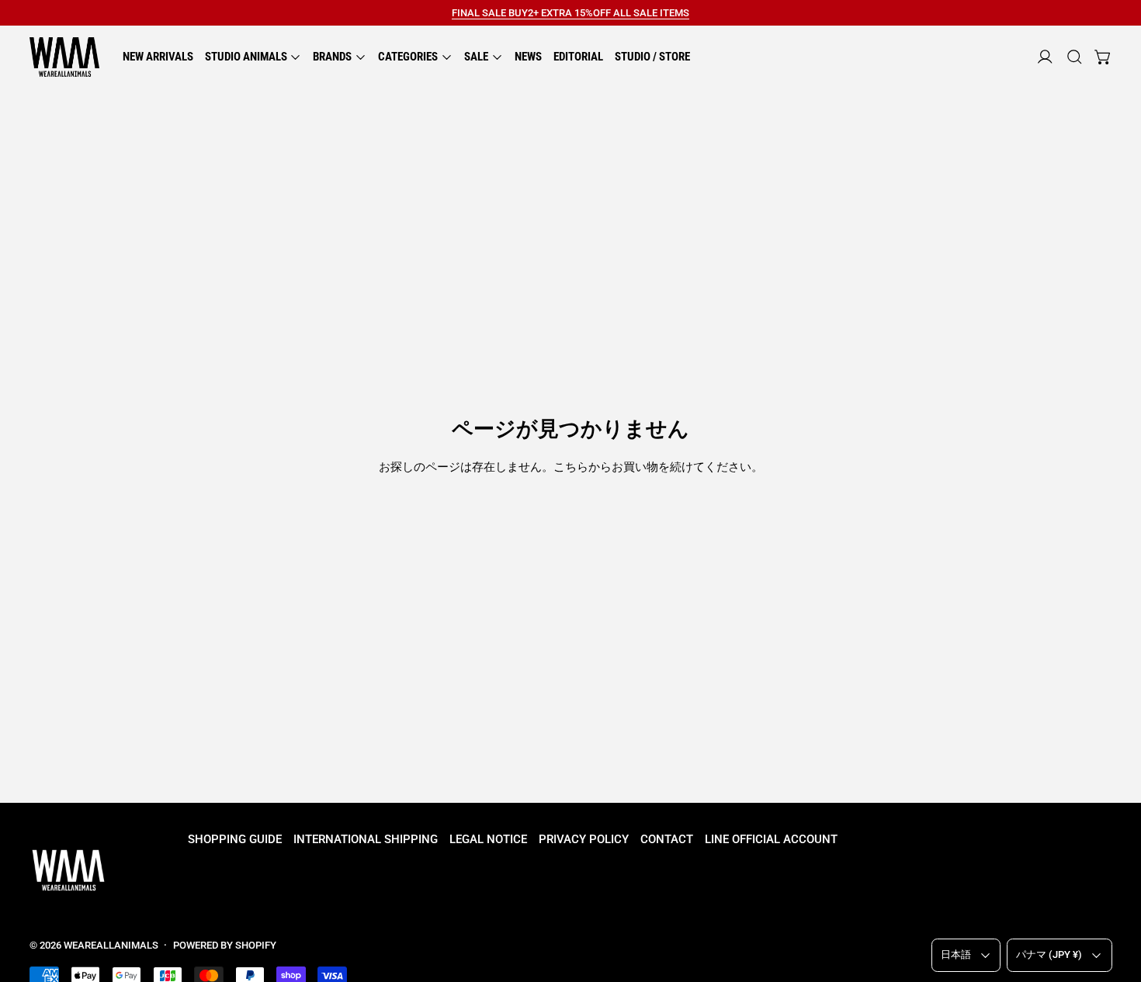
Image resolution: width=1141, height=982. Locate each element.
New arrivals (158, 57)
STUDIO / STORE (652, 57)
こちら (570, 467)
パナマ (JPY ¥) (1049, 954)
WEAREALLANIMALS (111, 945)
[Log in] (1045, 57)
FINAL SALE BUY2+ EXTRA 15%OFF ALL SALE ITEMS (570, 13)
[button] (1075, 57)
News (528, 57)
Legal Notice (488, 839)
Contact (666, 839)
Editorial (578, 57)
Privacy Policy (584, 839)
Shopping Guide (235, 839)
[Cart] (1103, 57)
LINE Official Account (771, 839)
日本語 (956, 954)
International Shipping (365, 839)
